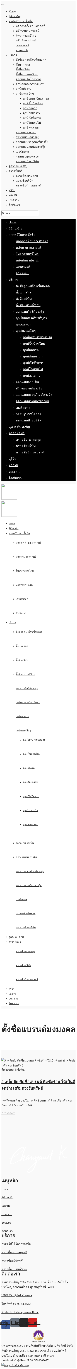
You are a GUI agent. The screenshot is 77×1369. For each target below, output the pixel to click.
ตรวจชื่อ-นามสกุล (28, 439)
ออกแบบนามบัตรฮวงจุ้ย (32, 401)
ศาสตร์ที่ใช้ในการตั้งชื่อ (16, 1243)
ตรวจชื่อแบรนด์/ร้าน (14, 1269)
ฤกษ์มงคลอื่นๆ (26, 331)
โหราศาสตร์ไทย (27, 254)
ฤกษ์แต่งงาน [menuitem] (23, 88)
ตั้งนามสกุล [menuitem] (23, 64)
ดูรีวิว (12, 459)
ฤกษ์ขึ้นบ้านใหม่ (34, 343)
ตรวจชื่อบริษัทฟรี (12, 1260)
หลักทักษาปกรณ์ (27, 260)
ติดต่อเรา (15, 478)
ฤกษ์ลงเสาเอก (32, 375)
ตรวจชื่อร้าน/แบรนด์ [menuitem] (28, 185)
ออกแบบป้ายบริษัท (29, 420)
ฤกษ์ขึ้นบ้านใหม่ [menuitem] (33, 103)
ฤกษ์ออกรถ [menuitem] (30, 108)
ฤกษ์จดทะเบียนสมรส (37, 337)
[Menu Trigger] (2, 4)
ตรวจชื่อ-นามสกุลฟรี (14, 1252)
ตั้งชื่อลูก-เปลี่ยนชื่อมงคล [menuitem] (31, 59)
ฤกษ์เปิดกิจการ (33, 363)
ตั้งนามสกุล (24, 292)
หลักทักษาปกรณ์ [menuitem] (26, 40)
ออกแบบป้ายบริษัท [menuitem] (27, 161)
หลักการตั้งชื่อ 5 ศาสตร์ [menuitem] (30, 26)
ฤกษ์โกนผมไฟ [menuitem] (32, 122)
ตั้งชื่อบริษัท (24, 299)
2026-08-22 (8, 1113)
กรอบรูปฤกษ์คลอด (29, 414)
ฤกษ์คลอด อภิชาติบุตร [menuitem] (30, 83)
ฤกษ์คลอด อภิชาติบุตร (31, 318)
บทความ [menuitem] (14, 200)
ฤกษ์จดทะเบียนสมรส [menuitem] (36, 98)
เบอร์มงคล (23, 407)
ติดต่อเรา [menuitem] (14, 204)
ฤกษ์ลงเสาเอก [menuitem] (31, 127)
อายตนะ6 (22, 273)
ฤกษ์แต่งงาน (24, 324)
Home (12, 222)
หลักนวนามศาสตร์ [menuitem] (27, 30)
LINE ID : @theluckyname (16, 1295)
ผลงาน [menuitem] (13, 195)
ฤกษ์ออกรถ (31, 350)
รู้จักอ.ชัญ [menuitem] (15, 16)
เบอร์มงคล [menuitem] (22, 151)
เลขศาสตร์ (23, 267)
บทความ (15, 471)
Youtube (6, 1222)
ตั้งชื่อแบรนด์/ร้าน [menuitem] (27, 74)
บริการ (13, 279)
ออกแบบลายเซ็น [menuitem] (26, 132)
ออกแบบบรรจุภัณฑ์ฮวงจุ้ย (34, 395)
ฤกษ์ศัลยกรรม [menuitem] (32, 112)
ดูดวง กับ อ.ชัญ (19, 427)
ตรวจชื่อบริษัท (26, 446)
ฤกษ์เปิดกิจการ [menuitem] (32, 117)
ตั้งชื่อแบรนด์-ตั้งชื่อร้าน (13, 1069)
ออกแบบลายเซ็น (27, 382)
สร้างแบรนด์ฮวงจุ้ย (29, 388)
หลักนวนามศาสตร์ (29, 247)
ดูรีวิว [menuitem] (12, 190)
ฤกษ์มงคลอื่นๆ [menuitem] (25, 93)
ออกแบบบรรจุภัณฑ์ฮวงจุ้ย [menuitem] (32, 141)
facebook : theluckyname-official (19, 1312)
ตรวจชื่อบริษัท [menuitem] (24, 180)
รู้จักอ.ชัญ (15, 228)
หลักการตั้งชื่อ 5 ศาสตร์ (32, 241)
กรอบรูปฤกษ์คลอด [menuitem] (27, 156)
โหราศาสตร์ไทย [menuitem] (26, 35)
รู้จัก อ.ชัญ (7, 1197)
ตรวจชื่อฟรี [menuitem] (16, 170)
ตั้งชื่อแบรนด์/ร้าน (28, 305)
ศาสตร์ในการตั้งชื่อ (22, 235)
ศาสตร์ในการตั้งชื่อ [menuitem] (21, 21)
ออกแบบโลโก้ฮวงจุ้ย (30, 311)
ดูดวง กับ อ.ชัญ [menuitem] (18, 166)
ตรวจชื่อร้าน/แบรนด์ (30, 452)
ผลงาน (13, 465)
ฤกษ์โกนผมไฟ (33, 369)
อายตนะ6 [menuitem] (22, 50)
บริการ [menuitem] (13, 55)
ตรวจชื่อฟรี (17, 433)
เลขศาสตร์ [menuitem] (22, 45)
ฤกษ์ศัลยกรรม (33, 356)
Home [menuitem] (12, 11)
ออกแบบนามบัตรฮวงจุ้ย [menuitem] (30, 146)
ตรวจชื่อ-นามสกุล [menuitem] (27, 175)
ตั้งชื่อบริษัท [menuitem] (23, 69)
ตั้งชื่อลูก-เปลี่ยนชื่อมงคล (33, 286)
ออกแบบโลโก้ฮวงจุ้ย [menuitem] (28, 79)
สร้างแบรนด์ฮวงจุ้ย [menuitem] (27, 137)
